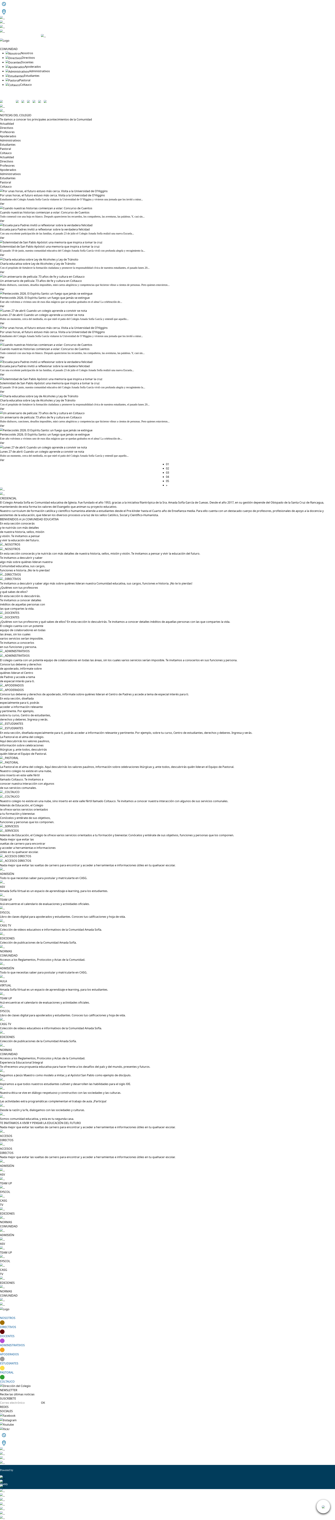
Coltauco (26, 85)
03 (167, 472)
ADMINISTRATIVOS (12, 1345)
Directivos (28, 58)
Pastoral (24, 80)
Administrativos (39, 71)
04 (167, 477)
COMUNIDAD (9, 49)
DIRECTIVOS (8, 1327)
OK (43, 1403)
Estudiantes (31, 76)
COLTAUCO (7, 1381)
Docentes (27, 62)
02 (167, 468)
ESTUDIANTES (9, 1363)
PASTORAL (7, 1372)
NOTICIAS (6, 45)
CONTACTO (7, 97)
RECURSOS (7, 89)
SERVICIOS (7, 93)
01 (167, 464)
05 (167, 481)
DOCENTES (7, 1336)
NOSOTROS (7, 1318)
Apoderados (33, 67)
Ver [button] (2, 204)
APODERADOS (9, 1354)
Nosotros (27, 53)
